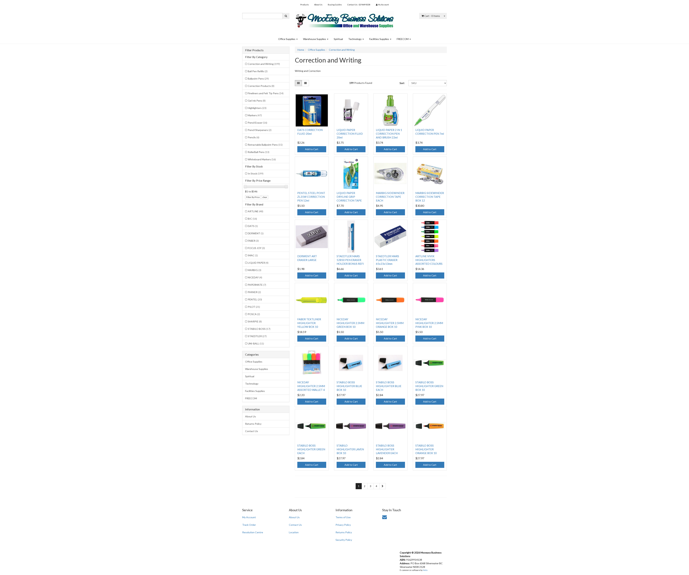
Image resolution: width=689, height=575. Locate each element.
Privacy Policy (343, 524)
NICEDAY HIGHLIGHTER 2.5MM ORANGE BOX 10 (390, 323)
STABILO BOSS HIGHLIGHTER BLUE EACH (388, 386)
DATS (253, 225)
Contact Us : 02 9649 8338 (358, 4)
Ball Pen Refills (258, 71)
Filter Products (254, 50)
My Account (249, 517)
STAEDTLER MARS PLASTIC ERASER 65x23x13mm (387, 260)
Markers (255, 115)
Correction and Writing (264, 63)
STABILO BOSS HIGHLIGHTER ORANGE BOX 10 (426, 449)
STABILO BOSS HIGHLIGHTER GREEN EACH (311, 449)
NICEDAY (255, 277)
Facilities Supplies (379, 38)
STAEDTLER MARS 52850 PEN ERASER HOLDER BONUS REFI (350, 260)
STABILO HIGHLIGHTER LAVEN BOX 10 (350, 449)
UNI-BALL (256, 343)
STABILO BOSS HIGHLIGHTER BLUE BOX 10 (349, 386)
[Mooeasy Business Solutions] (344, 19)
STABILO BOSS (259, 328)
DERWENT (256, 233)
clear (264, 197)
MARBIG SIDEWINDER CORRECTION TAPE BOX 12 (429, 196)
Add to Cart (311, 149)
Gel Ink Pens (257, 100)
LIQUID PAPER (258, 262)
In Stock (255, 173)
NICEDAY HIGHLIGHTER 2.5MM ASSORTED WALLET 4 (311, 386)
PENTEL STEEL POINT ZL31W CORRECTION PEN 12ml (311, 196)
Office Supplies (287, 38)
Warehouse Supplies (315, 38)
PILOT (254, 306)
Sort (402, 83)
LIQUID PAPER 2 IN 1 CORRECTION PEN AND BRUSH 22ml (389, 133)
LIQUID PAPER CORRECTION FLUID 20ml (350, 133)
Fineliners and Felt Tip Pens (265, 93)
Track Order (249, 524)
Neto (425, 570)
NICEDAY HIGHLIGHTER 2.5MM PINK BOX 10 (429, 323)
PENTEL (255, 299)
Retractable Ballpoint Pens (265, 144)
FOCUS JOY (256, 248)
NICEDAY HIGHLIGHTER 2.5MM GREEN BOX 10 (350, 323)
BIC (252, 218)
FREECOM (403, 38)
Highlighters (257, 107)
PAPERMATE (257, 284)
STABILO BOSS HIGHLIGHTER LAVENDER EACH (387, 449)
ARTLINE (255, 211)
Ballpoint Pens (258, 78)
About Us (318, 4)
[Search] (285, 16)
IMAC (253, 255)
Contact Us (251, 431)
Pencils (253, 137)
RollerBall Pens (258, 152)
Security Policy (344, 539)
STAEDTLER (257, 336)
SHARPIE (255, 321)
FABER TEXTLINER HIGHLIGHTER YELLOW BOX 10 (309, 323)
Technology (355, 38)
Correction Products (261, 85)
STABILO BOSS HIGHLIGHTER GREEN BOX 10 (429, 386)
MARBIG (254, 270)
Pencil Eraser (257, 122)
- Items (432, 15)
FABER (253, 240)
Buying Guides (335, 4)
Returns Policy (253, 423)
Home (300, 49)
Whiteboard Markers (262, 159)
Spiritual (338, 38)
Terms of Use (343, 517)
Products (304, 4)
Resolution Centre (252, 532)
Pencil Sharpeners (259, 129)
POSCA (254, 314)
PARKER (254, 292)
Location (294, 532)
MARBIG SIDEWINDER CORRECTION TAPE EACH (390, 196)
